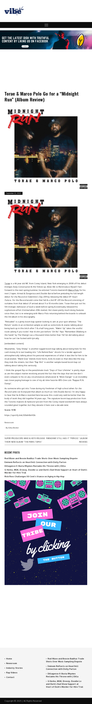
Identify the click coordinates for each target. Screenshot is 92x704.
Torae (7, 283)
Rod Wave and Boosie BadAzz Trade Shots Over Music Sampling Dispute (41, 458)
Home (9, 658)
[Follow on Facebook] (46, 48)
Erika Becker (14, 428)
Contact (10, 677)
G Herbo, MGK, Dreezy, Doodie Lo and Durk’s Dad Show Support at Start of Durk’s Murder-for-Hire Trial (64, 684)
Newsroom (9, 422)
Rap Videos (11, 672)
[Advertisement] (46, 68)
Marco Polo (73, 290)
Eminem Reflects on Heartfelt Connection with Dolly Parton (35, 462)
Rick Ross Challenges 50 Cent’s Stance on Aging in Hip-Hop (34, 476)
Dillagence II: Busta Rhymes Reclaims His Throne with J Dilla (35, 466)
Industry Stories (14, 668)
